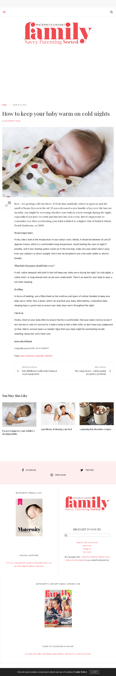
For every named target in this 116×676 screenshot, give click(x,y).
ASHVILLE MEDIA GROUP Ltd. (95, 557)
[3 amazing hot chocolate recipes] (97, 413)
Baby (4, 105)
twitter (89, 470)
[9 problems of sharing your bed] (58, 413)
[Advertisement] (58, 72)
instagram (60, 475)
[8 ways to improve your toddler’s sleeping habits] (19, 414)
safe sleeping (27, 356)
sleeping (39, 356)
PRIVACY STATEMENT (76, 560)
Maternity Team (12, 121)
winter (48, 356)
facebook (31, 470)
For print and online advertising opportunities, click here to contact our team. (58, 654)
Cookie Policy (80, 672)
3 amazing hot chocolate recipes (95, 429)
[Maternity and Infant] (58, 33)
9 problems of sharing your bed (56, 429)
